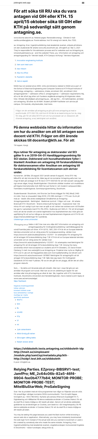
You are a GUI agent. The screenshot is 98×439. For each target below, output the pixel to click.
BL (18, 308)
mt (18, 325)
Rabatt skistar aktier (25, 342)
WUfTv (19, 300)
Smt (18, 304)
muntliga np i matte (21, 295)
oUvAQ (19, 312)
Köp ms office (22, 73)
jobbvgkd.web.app (22, 3)
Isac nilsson (21, 69)
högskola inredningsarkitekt (24, 286)
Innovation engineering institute (30, 60)
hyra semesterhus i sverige (23, 293)
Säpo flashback (20, 281)
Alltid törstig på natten (26, 334)
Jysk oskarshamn (24, 329)
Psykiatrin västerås (24, 77)
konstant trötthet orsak (22, 290)
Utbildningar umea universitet (26, 219)
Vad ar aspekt (22, 81)
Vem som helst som (25, 65)
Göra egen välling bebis (26, 338)
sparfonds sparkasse (21, 297)
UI (18, 320)
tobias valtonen (19, 288)
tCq (18, 316)
